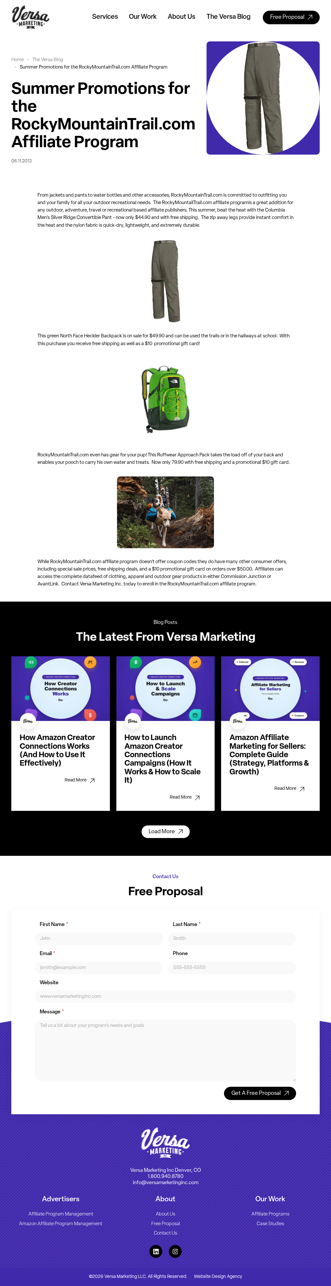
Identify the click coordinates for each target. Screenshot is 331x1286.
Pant (107, 217)
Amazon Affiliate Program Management (60, 1223)
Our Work (142, 17)
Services (105, 17)
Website (49, 983)
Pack (204, 455)
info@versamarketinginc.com (165, 1182)
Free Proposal (165, 1223)
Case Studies (270, 1223)
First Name (54, 924)
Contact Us (165, 1233)
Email (47, 953)
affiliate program (231, 203)
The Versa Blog (229, 17)
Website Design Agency (218, 1276)
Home (17, 60)
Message (52, 1011)
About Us (181, 17)
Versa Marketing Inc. (101, 584)
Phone (180, 953)
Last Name (187, 924)
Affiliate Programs (270, 1214)
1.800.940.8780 (166, 1176)
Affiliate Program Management (60, 1214)
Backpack (111, 336)
